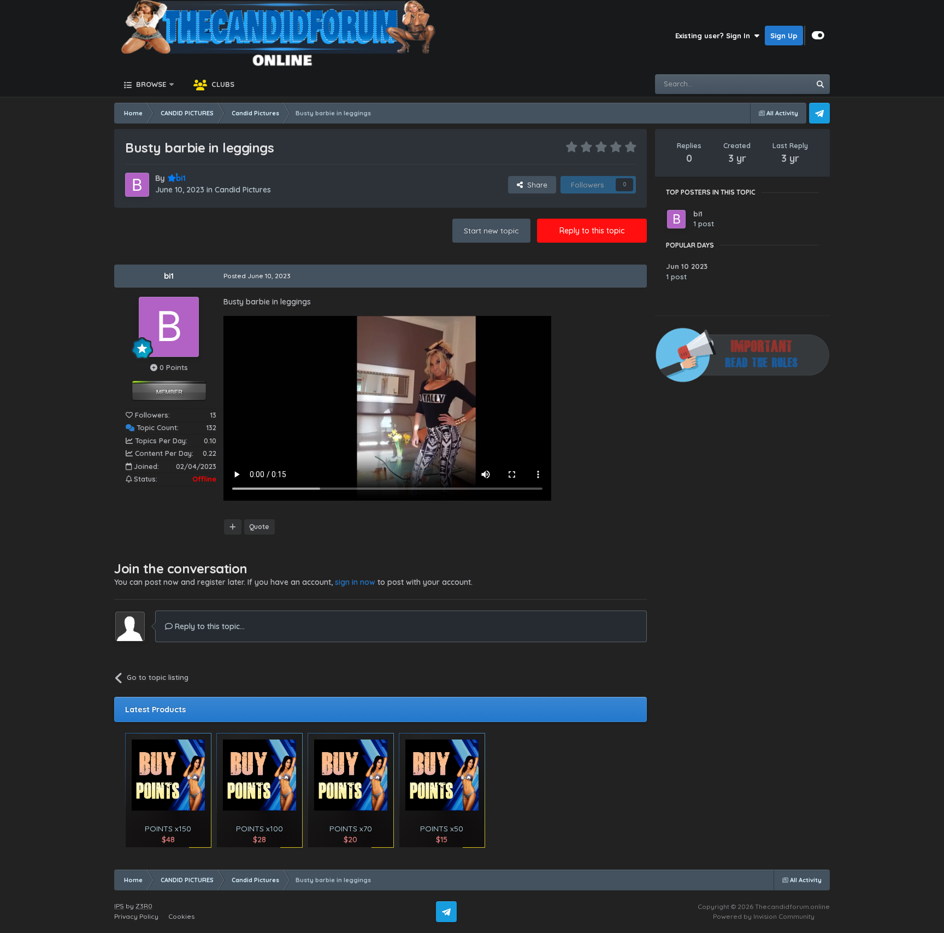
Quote (259, 527)
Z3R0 (143, 906)
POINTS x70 (350, 829)
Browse (150, 84)
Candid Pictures (243, 190)
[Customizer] (818, 35)
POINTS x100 (259, 829)
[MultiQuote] (232, 527)
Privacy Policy (136, 916)
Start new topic (491, 231)
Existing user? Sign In (714, 35)
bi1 (169, 276)
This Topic (779, 84)
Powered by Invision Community (764, 916)
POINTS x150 (168, 829)
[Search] (820, 84)
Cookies (181, 916)
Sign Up (784, 35)
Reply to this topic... (209, 626)
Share (535, 184)
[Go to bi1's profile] (137, 185)
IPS (119, 906)
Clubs (221, 84)
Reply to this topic (591, 231)
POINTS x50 (441, 829)
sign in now (355, 582)
